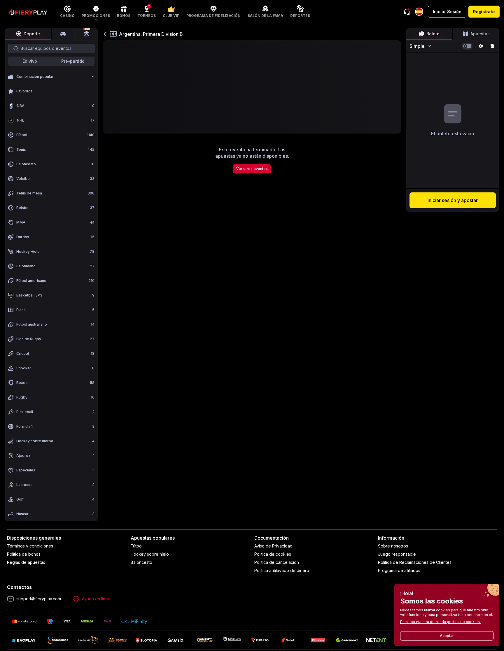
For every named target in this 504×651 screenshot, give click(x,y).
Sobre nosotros (393, 545)
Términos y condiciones (30, 545)
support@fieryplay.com (38, 598)
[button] (95, 11)
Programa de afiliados (399, 570)
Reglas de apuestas (26, 562)
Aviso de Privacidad (273, 545)
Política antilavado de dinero (281, 570)
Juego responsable (397, 554)
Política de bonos (24, 554)
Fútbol (137, 545)
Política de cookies (272, 554)
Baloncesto (141, 562)
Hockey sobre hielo (150, 554)
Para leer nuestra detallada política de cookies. (440, 622)
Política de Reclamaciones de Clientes (415, 562)
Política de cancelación (276, 562)
